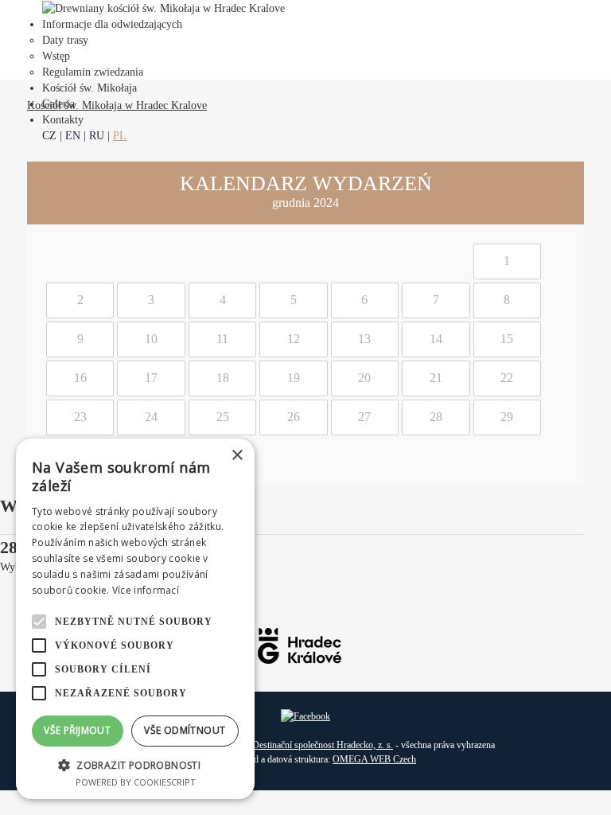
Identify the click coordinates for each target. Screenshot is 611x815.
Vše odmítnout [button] (184, 730)
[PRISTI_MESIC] (570, 192)
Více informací (145, 590)
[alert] (135, 619)
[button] (135, 764)
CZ (49, 136)
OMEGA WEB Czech (374, 759)
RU (96, 136)
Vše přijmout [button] (77, 730)
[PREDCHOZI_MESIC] (40, 192)
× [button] (237, 456)
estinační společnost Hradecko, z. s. (326, 745)
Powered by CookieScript (136, 782)
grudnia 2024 (305, 202)
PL (119, 136)
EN (72, 136)
